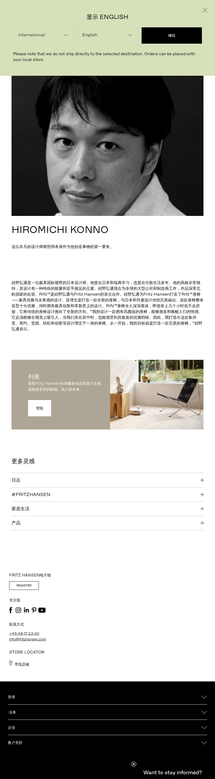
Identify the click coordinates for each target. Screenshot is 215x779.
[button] (172, 772)
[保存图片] (197, 366)
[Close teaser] (133, 764)
